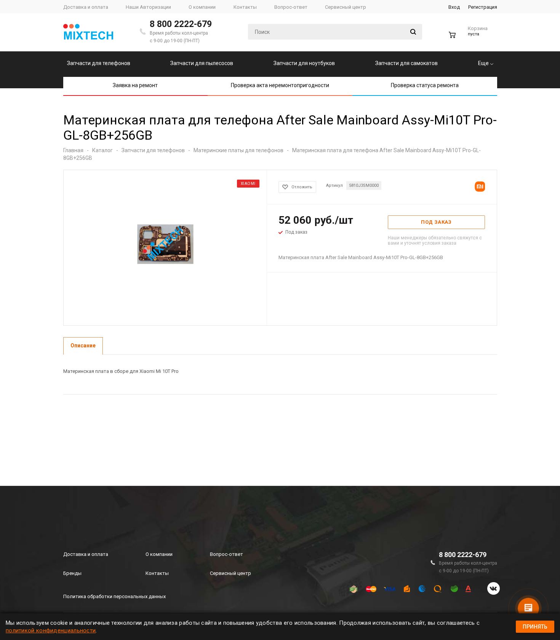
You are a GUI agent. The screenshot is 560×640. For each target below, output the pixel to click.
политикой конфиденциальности (51, 630)
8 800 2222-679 (181, 24)
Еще (484, 63)
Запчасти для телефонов (98, 63)
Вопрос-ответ (226, 554)
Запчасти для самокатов (406, 63)
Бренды (72, 573)
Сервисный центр (230, 573)
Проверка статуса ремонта (425, 85)
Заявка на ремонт (135, 85)
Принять (535, 627)
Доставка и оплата (85, 554)
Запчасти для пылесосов (201, 63)
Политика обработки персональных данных (114, 596)
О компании (159, 554)
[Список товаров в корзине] (469, 38)
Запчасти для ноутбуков (304, 63)
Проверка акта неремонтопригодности (280, 85)
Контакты (157, 573)
